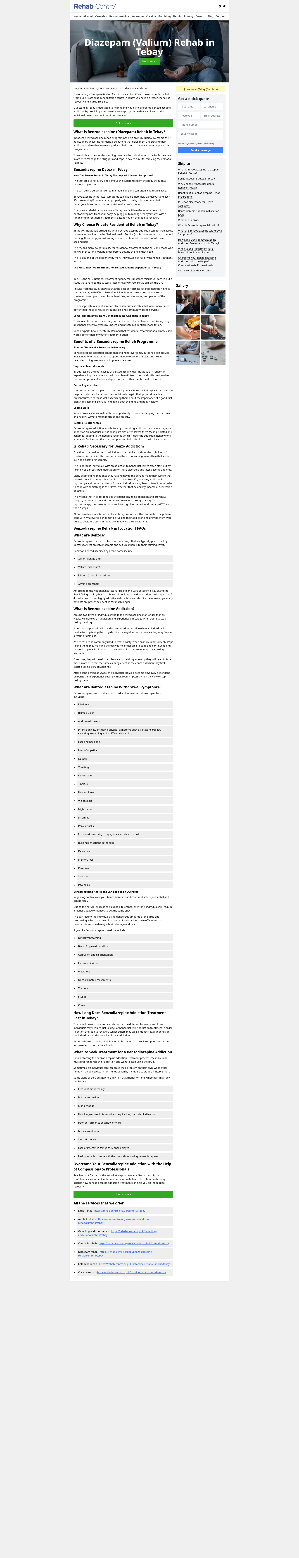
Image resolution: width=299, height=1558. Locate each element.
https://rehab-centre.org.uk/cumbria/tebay (119, 1210)
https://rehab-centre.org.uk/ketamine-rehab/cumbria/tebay (134, 1264)
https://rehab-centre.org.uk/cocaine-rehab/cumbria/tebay (131, 1272)
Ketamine (137, 16)
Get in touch (149, 61)
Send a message (201, 150)
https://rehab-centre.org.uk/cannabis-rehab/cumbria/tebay (134, 1243)
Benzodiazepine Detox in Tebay (196, 178)
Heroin (177, 16)
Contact (220, 16)
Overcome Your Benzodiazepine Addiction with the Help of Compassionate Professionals (197, 261)
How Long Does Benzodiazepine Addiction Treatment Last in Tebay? (198, 241)
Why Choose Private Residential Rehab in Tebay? (196, 185)
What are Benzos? (188, 220)
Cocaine (151, 16)
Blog (210, 16)
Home (77, 16)
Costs (199, 16)
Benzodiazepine (119, 16)
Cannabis (101, 16)
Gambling (164, 16)
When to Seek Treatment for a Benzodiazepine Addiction (196, 250)
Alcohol (88, 16)
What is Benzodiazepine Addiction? (198, 225)
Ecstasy (188, 16)
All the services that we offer (194, 270)
